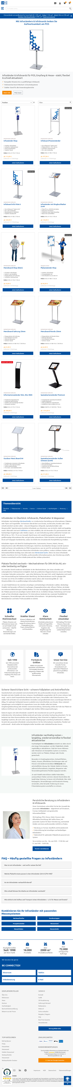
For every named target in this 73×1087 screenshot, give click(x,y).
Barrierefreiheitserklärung (10, 1009)
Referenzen (5, 997)
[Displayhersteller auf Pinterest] (25, 1070)
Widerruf (41, 1009)
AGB (44, 1070)
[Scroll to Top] (67, 1083)
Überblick (6, 508)
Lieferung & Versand (44, 1003)
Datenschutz (52, 1070)
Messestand (54, 924)
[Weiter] (66, 488)
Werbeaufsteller (25, 521)
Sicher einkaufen (43, 1011)
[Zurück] (6, 488)
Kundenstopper (54, 918)
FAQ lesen (17, 93)
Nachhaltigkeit (52, 508)
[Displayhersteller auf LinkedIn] (20, 1070)
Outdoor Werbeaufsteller (26, 17)
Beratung (63, 508)
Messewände (54, 929)
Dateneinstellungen (65, 1070)
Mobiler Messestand (8, 1052)
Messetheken (18, 929)
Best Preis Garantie (44, 1020)
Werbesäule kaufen (41, 553)
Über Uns (4, 995)
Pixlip (44, 15)
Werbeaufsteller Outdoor (9, 1060)
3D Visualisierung (43, 1000)
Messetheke (5, 1046)
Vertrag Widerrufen (55, 1028)
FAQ (4, 510)
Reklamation (42, 1006)
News (3, 1000)
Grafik (40, 997)
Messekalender (42, 1022)
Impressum (37, 1070)
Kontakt (40, 995)
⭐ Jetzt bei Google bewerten (54, 1060)
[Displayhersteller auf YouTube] (14, 1070)
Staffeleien (24, 530)
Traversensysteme (49, 17)
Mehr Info (7, 93)
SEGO (56, 15)
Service (32, 508)
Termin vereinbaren (42, 849)
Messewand (5, 1049)
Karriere (4, 1003)
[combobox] (39, 8)
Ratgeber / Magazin (44, 1014)
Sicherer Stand (41, 508)
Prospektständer (18, 924)
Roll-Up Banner (6, 1041)
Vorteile (25, 508)
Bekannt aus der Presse (9, 1011)
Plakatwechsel (16, 508)
